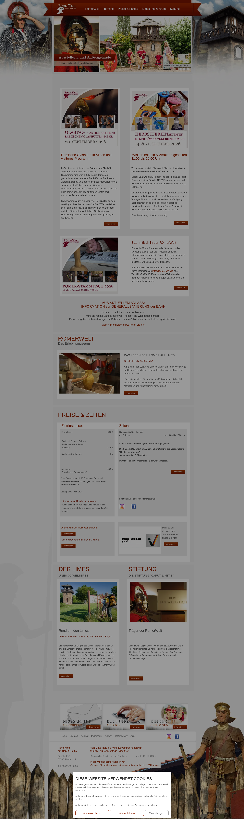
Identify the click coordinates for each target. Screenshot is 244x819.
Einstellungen (156, 813)
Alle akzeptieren (92, 813)
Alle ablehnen (127, 813)
